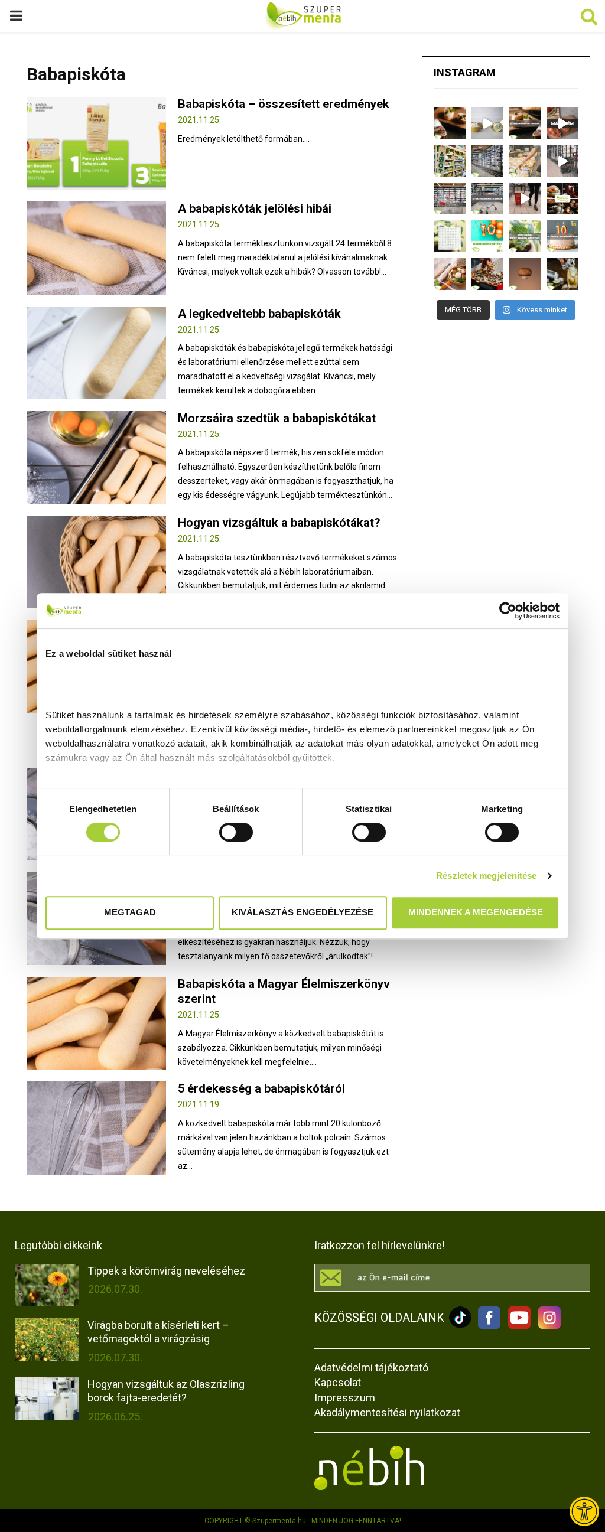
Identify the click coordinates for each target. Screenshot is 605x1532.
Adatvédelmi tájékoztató (371, 1367)
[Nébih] (369, 1487)
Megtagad (130, 912)
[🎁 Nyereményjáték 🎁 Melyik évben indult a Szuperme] (487, 236)
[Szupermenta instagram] (546, 1326)
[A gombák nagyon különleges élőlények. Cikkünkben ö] (525, 274)
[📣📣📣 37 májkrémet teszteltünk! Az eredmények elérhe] (525, 123)
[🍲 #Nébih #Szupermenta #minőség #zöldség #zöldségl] (450, 274)
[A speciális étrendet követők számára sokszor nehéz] (450, 161)
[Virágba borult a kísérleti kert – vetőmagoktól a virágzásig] (47, 1339)
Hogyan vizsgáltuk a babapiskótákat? (279, 523)
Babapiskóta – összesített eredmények (283, 104)
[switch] (236, 832)
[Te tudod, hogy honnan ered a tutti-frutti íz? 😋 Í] (562, 274)
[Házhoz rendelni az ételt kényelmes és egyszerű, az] (487, 274)
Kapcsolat (337, 1382)
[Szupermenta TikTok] (460, 1326)
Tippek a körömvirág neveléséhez (166, 1270)
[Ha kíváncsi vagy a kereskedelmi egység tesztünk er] (562, 161)
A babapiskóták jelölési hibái (254, 208)
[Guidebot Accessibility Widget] (584, 1511)
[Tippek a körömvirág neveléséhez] (47, 1285)
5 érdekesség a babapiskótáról (261, 1088)
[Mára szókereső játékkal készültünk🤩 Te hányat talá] (450, 236)
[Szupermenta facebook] (489, 1326)
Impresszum (344, 1397)
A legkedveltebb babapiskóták (259, 314)
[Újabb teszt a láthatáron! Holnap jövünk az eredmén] (562, 123)
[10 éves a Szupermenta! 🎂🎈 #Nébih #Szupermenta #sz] (562, 236)
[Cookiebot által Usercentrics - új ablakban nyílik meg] (508, 611)
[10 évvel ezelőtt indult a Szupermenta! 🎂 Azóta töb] (525, 236)
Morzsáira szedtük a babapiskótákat (277, 418)
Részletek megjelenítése (486, 876)
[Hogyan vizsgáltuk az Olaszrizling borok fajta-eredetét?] (47, 1398)
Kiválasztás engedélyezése (302, 912)
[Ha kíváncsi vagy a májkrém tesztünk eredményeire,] (487, 123)
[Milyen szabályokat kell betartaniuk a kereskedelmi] (487, 161)
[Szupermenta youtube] (516, 1326)
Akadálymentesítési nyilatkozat (387, 1412)
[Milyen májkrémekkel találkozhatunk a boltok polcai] (450, 123)
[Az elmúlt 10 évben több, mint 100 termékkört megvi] (562, 199)
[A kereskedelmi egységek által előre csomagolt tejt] (525, 161)
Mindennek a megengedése (475, 912)
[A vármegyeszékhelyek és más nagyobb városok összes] (450, 199)
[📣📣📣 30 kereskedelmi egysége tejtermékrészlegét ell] (487, 199)
